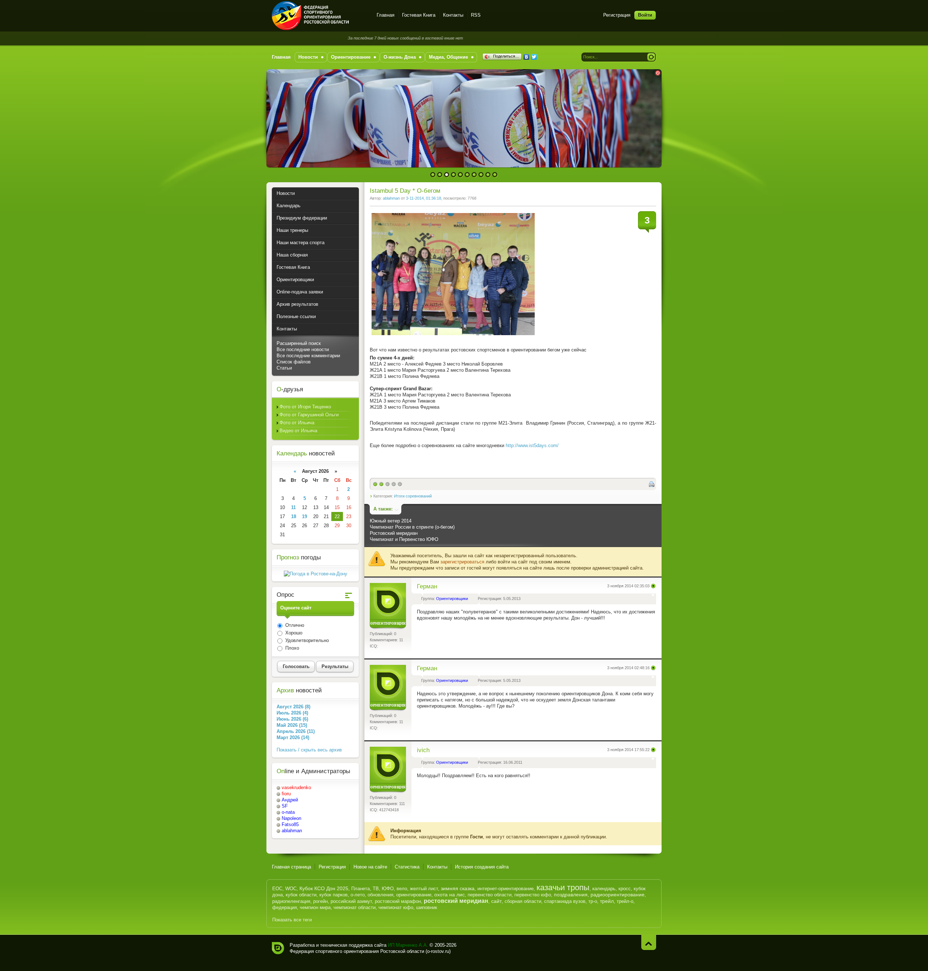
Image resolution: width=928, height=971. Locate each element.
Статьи (284, 368)
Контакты (453, 15)
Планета (360, 888)
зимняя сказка (458, 888)
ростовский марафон (398, 901)
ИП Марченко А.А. (408, 945)
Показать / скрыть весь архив (309, 750)
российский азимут (351, 901)
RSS (476, 15)
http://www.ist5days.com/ (533, 445)
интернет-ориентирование (505, 888)
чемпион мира (315, 907)
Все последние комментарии (308, 355)
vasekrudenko (296, 787)
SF (285, 806)
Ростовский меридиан (394, 533)
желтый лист (424, 888)
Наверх (648, 942)
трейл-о (625, 901)
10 (495, 174)
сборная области (523, 901)
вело (402, 888)
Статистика (407, 867)
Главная (385, 15)
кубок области (301, 894)
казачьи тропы (562, 887)
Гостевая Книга (418, 15)
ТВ (376, 888)
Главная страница (291, 867)
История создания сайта (482, 867)
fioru (286, 793)
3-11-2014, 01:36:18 (423, 198)
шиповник (426, 907)
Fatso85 (290, 824)
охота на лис (449, 894)
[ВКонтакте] (526, 57)
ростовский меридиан (456, 901)
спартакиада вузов (564, 901)
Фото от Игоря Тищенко (305, 406)
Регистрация (616, 15)
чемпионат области (355, 907)
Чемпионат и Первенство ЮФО (404, 539)
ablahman (391, 198)
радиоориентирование (618, 894)
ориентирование (413, 894)
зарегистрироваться (462, 561)
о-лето (358, 894)
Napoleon (291, 818)
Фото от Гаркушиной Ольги (309, 414)
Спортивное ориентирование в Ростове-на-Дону (320, 15)
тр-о (592, 901)
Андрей (290, 800)
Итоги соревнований (413, 496)
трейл (607, 901)
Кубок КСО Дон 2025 (323, 888)
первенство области (489, 894)
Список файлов (294, 361)
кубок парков (333, 894)
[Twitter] (534, 57)
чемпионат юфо (395, 907)
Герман (427, 586)
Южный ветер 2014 (390, 521)
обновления (380, 894)
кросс (624, 888)
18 (293, 516)
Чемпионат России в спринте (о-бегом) (412, 527)
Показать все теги (292, 919)
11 (293, 507)
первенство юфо (532, 894)
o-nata (288, 812)
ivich (423, 750)
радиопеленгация (291, 901)
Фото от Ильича (296, 422)
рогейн (320, 901)
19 (304, 516)
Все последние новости (303, 349)
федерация (284, 907)
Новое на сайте (370, 867)
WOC (291, 888)
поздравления (571, 894)
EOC (277, 888)
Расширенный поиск (299, 343)
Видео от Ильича (298, 430)
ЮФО (388, 888)
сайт (496, 901)
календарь (604, 888)
